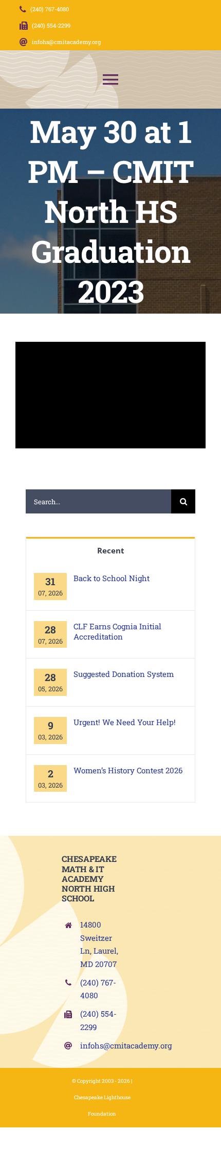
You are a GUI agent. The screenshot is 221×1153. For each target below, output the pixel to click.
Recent (110, 550)
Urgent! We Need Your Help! (124, 722)
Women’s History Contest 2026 (127, 770)
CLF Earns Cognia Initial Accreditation (117, 631)
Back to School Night (111, 578)
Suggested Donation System (123, 674)
